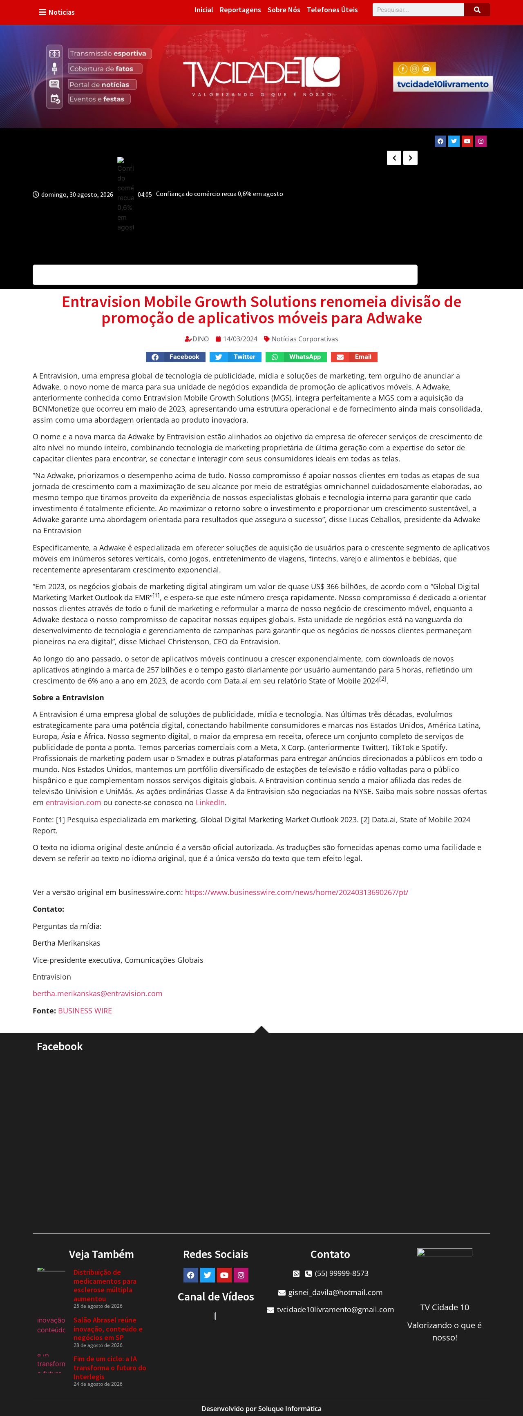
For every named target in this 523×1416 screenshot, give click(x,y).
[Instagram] (481, 141)
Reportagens (240, 9)
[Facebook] (440, 141)
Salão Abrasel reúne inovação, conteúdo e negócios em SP (108, 1328)
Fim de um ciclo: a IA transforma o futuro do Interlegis (110, 1367)
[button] (176, 357)
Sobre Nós (284, 9)
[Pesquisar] (477, 9)
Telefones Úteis (332, 9)
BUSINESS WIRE (85, 1010)
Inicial (203, 9)
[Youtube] (467, 141)
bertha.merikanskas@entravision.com (98, 993)
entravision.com (73, 802)
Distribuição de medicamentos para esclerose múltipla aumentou (105, 1285)
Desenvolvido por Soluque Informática (261, 1408)
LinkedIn (210, 802)
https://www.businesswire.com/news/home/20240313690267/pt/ (297, 892)
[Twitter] (454, 141)
